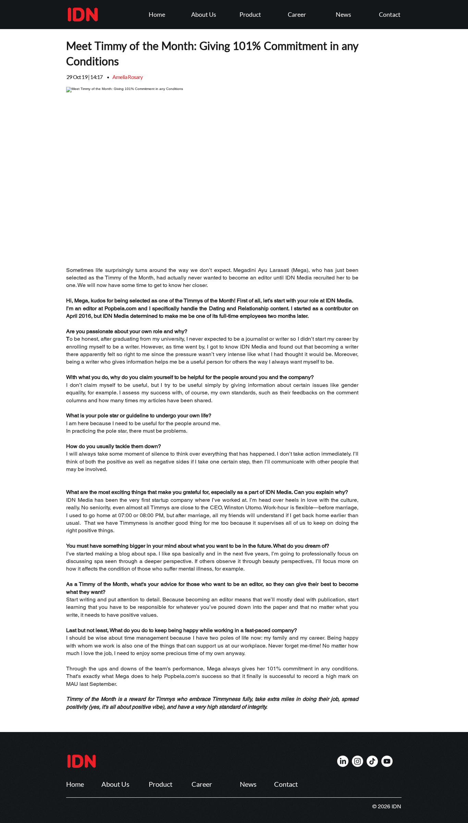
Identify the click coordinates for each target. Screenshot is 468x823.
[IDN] (342, 761)
